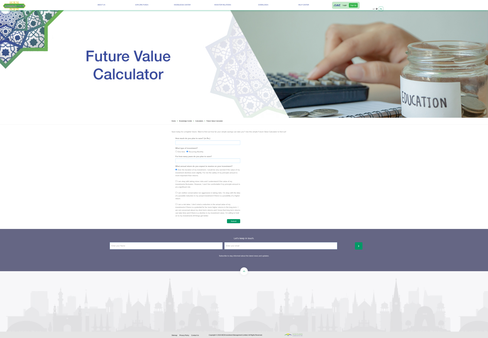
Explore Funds (141, 5)
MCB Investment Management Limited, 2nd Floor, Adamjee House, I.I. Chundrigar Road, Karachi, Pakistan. (261, 306)
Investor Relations (222, 5)
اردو (374, 9)
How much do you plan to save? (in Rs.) (192, 138)
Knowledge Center (182, 5)
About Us (101, 5)
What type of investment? (186, 148)
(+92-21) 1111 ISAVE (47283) (213, 295)
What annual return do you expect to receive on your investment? (204, 166)
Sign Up (353, 5)
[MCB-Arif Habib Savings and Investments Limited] (21, 6)
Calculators (199, 121)
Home (174, 121)
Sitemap (174, 335)
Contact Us (195, 335)
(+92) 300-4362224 (209, 304)
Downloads (263, 5)
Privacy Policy (184, 335)
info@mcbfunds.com (251, 295)
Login (345, 5)
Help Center (303, 5)
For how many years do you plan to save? (193, 156)
